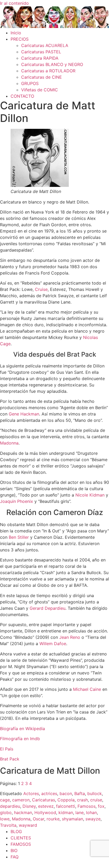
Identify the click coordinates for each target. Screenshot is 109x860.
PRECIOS (20, 39)
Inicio (16, 32)
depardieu (10, 806)
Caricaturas (43, 799)
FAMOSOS (21, 844)
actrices (49, 793)
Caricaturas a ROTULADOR (48, 70)
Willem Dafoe (52, 643)
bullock (94, 793)
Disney (29, 806)
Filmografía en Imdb (20, 738)
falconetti (65, 806)
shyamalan (72, 818)
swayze (93, 818)
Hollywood (45, 812)
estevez (46, 806)
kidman (65, 812)
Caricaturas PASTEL (41, 51)
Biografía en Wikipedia (22, 728)
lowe (5, 818)
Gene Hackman (24, 414)
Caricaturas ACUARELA (44, 45)
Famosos (87, 806)
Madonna (9, 443)
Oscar (38, 818)
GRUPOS (30, 83)
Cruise (41, 289)
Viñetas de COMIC (39, 89)
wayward (28, 825)
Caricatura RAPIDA (39, 58)
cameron (21, 799)
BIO (14, 850)
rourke (53, 818)
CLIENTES (21, 837)
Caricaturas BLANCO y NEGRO (52, 64)
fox (101, 806)
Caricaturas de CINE (41, 77)
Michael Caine (87, 689)
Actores (31, 793)
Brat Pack (9, 759)
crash (82, 799)
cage (5, 799)
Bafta (79, 793)
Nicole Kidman (90, 495)
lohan (91, 812)
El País (6, 749)
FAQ (15, 856)
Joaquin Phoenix (16, 501)
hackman (23, 812)
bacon (66, 793)
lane (79, 812)
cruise (96, 799)
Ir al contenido (14, 3)
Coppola (66, 799)
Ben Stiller (19, 537)
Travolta (8, 825)
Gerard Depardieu (47, 608)
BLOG (16, 831)
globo (6, 812)
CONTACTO (22, 96)
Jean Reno (69, 637)
